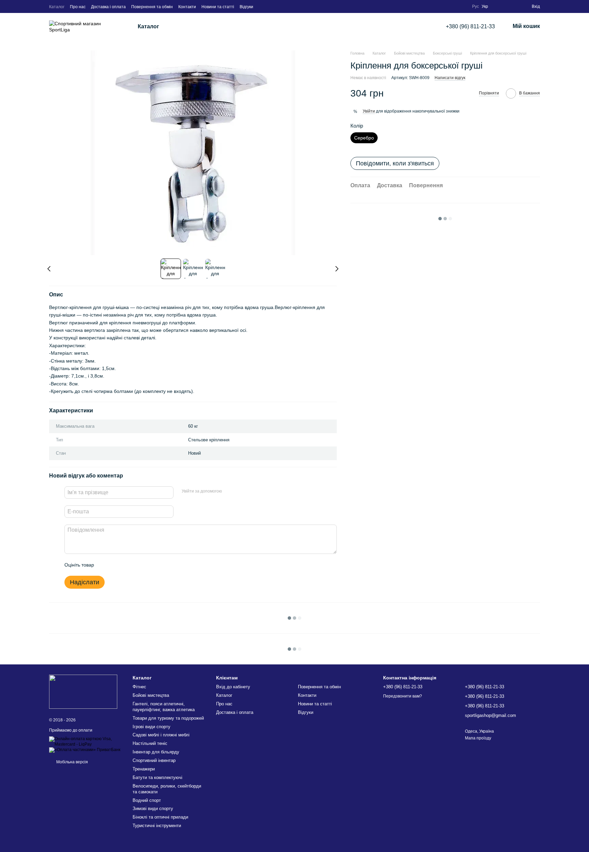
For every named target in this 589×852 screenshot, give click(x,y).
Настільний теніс (150, 743)
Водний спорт (147, 800)
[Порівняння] (499, 6)
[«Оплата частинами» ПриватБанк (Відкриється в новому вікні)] (84, 749)
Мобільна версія (71, 762)
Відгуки (246, 6)
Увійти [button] (369, 111)
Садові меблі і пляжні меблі (161, 734)
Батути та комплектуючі (157, 777)
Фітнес (139, 686)
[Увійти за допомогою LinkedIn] (251, 491)
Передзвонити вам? (402, 696)
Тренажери (144, 769)
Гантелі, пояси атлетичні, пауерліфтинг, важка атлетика (164, 706)
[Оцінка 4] (138, 565)
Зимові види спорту (153, 808)
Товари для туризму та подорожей (168, 718)
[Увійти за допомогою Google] (240, 491)
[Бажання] (512, 6)
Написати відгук (450, 77)
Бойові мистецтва (151, 695)
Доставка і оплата (108, 6)
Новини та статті (217, 6)
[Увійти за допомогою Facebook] (229, 491)
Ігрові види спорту (151, 726)
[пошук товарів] (185, 26)
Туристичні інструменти (157, 825)
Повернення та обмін (152, 6)
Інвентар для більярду (156, 751)
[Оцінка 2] (116, 565)
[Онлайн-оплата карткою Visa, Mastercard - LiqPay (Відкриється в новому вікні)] (85, 741)
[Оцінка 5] (149, 565)
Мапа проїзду (478, 738)
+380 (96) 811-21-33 (470, 26)
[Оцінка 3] (127, 565)
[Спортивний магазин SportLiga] (83, 691)
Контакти (187, 6)
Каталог (56, 6)
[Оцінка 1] (105, 565)
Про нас (78, 6)
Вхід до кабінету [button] (233, 686)
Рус (475, 6)
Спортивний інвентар (154, 760)
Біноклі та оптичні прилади (160, 817)
